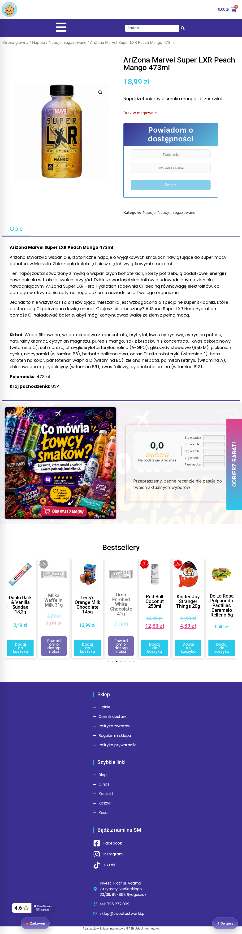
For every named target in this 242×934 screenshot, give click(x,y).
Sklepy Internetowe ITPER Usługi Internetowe (129, 928)
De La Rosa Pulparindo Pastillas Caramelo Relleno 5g (188, 605)
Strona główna (15, 42)
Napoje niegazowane (67, 42)
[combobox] (152, 28)
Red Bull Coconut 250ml (121, 601)
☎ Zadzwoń (35, 923)
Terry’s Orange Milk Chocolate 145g (54, 605)
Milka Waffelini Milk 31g (20, 600)
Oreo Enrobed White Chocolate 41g (88, 604)
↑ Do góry (225, 923)
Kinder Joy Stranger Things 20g (155, 601)
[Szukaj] (183, 28)
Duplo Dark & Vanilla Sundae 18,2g (221, 605)
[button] (100, 92)
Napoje (38, 42)
